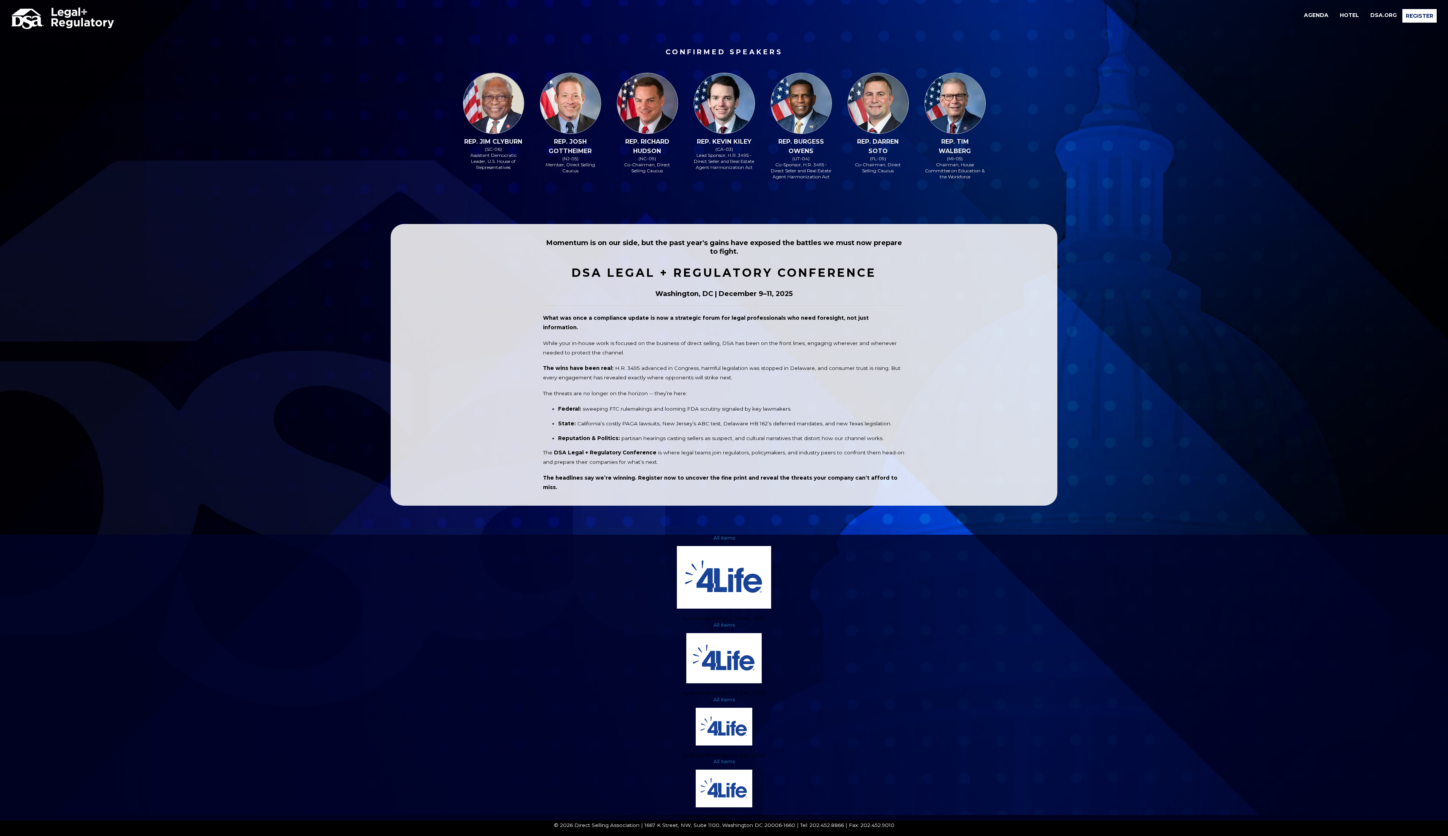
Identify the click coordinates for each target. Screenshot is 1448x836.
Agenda (1316, 15)
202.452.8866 (827, 825)
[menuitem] (1316, 15)
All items (724, 538)
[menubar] (1367, 16)
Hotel (1349, 15)
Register (1419, 16)
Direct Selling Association (607, 825)
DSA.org (1383, 15)
